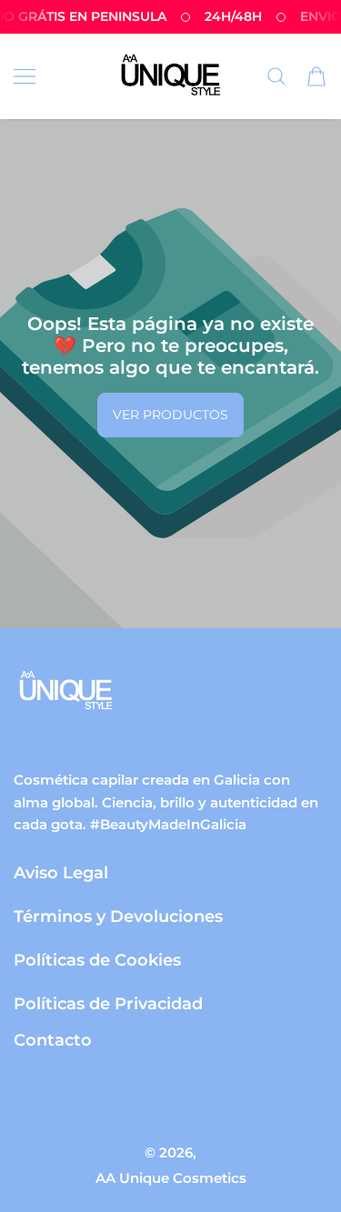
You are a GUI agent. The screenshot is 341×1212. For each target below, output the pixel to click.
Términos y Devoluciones (118, 916)
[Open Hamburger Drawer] (24, 76)
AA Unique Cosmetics (170, 1178)
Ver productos (170, 414)
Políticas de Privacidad (108, 1003)
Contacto (53, 1039)
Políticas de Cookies (97, 959)
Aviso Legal (61, 872)
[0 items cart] (316, 76)
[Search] (276, 76)
